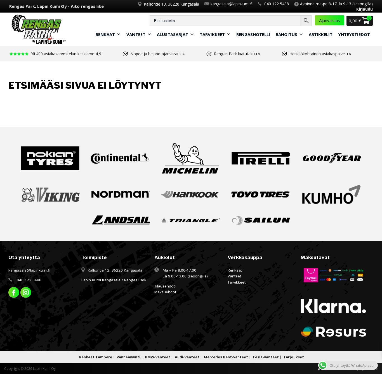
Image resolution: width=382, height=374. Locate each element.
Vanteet (135, 34)
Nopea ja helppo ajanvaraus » (157, 53)
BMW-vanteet (157, 356)
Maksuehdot (165, 291)
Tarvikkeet (212, 34)
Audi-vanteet (187, 356)
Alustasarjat (172, 34)
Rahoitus (286, 34)
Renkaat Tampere (95, 356)
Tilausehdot (164, 286)
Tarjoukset (293, 356)
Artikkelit (321, 34)
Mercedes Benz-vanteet (226, 356)
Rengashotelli (253, 34)
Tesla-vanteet (266, 356)
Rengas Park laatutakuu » (237, 53)
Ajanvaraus (329, 20)
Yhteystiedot (354, 34)
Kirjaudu (364, 9)
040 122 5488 (276, 3)
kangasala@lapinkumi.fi (232, 3)
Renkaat (105, 34)
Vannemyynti (128, 356)
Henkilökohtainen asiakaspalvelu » (320, 53)
